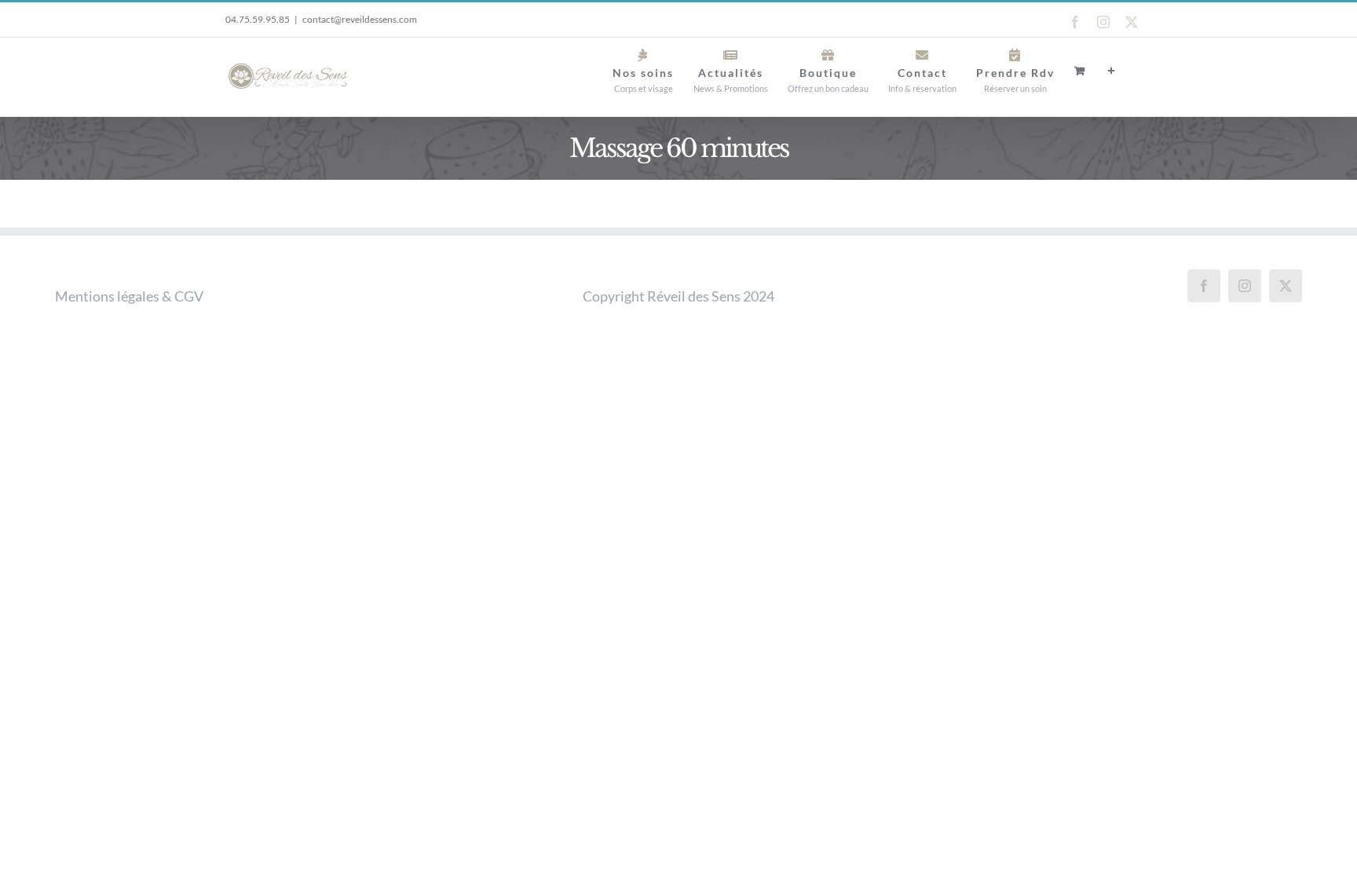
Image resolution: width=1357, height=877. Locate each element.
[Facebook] (1203, 285)
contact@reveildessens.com (359, 19)
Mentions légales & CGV (129, 296)
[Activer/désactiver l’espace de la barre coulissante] (1112, 71)
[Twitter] (1285, 285)
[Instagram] (1244, 285)
